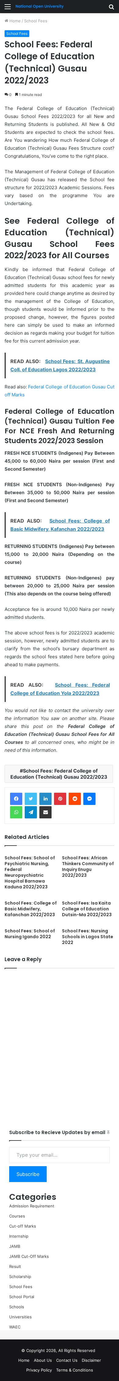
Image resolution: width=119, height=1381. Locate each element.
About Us (43, 1360)
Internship (18, 1236)
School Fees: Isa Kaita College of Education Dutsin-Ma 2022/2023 (87, 909)
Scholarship (20, 1276)
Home (14, 20)
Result (15, 1266)
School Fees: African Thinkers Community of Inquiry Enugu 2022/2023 (88, 866)
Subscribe (27, 1174)
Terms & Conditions (74, 1370)
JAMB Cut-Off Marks (29, 1256)
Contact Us (67, 1360)
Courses (17, 1216)
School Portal (21, 1296)
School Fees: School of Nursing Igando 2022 (30, 934)
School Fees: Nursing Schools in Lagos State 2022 (87, 937)
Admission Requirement (31, 1205)
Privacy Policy (39, 1370)
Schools (16, 1306)
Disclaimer (91, 1360)
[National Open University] (39, 6)
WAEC (14, 1326)
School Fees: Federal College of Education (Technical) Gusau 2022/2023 (58, 774)
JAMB (14, 1246)
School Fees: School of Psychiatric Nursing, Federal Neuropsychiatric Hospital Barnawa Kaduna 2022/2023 (30, 872)
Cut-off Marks (22, 1226)
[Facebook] (16, 799)
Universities (20, 1316)
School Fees (35, 20)
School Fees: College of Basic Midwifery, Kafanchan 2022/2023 (31, 909)
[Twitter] (31, 799)
